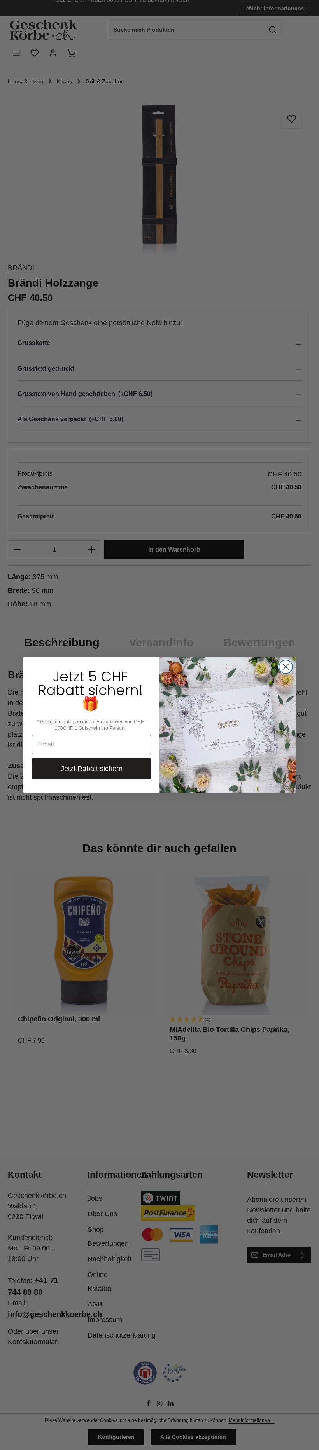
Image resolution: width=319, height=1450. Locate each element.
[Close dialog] (286, 667)
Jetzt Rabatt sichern (92, 768)
